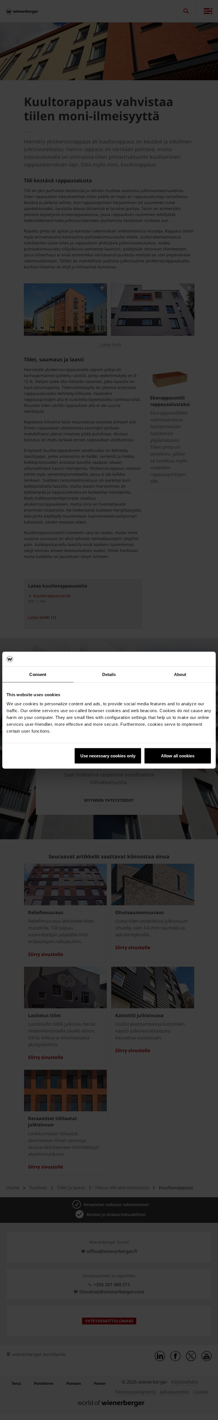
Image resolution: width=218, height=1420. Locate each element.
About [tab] (180, 674)
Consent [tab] (37, 674)
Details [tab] (109, 674)
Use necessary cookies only (107, 755)
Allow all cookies (177, 755)
